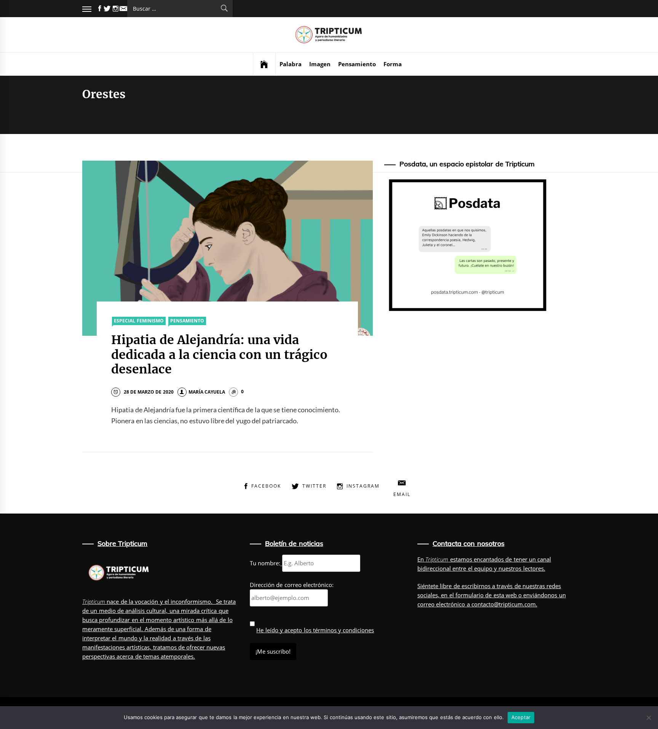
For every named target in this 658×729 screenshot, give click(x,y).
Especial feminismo (138, 320)
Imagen (320, 64)
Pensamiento (357, 64)
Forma (392, 64)
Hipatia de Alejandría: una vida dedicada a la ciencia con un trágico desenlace (219, 354)
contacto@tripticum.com (503, 604)
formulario (469, 595)
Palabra (290, 64)
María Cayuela (206, 392)
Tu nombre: (265, 563)
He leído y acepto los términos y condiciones (315, 630)
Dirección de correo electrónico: (292, 585)
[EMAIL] (123, 8)
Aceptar (521, 717)
